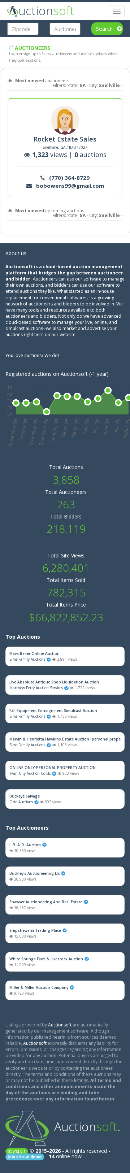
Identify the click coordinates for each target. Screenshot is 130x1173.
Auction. (87, 1126)
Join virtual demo (25, 1156)
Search (105, 28)
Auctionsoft (60, 1025)
